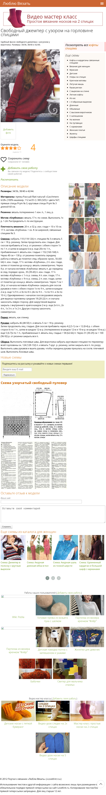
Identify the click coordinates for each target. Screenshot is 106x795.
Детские (73, 73)
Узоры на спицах (78, 77)
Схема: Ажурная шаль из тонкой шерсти (64, 564)
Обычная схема (11, 148)
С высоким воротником (81, 112)
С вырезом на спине (79, 91)
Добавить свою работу (23, 168)
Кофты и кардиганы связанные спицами (84, 61)
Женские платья (77, 130)
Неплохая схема (7, 148)
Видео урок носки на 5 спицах (52, 757)
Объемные (75, 109)
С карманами (76, 126)
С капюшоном (76, 116)
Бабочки (35, 681)
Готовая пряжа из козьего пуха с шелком (52, 619)
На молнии (75, 119)
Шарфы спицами (78, 137)
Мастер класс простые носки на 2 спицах (87, 725)
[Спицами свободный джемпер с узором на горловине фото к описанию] (30, 85)
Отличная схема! (19, 148)
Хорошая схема (15, 148)
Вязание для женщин (80, 66)
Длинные (74, 105)
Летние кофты (76, 94)
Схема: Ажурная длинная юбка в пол (37, 564)
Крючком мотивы (78, 80)
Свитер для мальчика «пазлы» (70, 683)
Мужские (74, 70)
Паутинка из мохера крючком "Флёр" (87, 619)
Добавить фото (8, 131)
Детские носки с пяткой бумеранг (18, 725)
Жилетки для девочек (87, 649)
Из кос (73, 98)
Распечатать (9, 179)
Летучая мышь (77, 84)
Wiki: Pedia (18, 617)
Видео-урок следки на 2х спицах (52, 725)
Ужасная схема (3, 148)
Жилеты (73, 133)
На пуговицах (76, 123)
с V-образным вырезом (81, 101)
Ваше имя (5, 498)
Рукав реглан (76, 87)
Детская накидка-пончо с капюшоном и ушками (52, 651)
